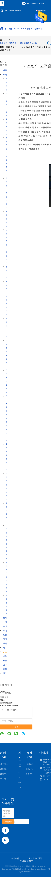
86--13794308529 (13, 11)
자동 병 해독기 (6, 604)
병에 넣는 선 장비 (6, 104)
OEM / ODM (31, 769)
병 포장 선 (6, 84)
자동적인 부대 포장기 (6, 577)
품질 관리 (3, 43)
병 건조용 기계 (6, 512)
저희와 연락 (13, 43)
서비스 (21, 782)
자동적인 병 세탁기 (6, 486)
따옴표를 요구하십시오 (5, 665)
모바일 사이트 (26, 861)
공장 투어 (38, 28)
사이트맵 (14, 858)
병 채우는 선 (6, 126)
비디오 (16, 28)
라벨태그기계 (6, 327)
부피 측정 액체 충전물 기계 (6, 156)
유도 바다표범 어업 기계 (6, 298)
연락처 (5, 645)
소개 (20, 772)
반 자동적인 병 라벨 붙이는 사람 (6, 418)
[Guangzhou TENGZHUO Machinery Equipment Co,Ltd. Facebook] (5, 830)
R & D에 (29, 773)
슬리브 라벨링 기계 (6, 457)
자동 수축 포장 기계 (6, 353)
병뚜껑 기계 (6, 218)
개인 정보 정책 (35, 858)
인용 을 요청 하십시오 (28, 43)
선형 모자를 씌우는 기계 (6, 246)
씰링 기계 (6, 272)
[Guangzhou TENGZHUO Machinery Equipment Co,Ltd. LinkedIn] (5, 840)
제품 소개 (5, 72)
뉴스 (5, 652)
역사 (20, 777)
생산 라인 (30, 764)
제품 (10, 28)
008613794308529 (9, 705)
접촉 (16, 727)
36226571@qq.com (36, 3)
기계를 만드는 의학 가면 (6, 542)
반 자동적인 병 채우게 (6, 193)
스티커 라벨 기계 (6, 381)
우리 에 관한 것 (26, 28)
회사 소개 (5, 619)
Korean (42, 10)
